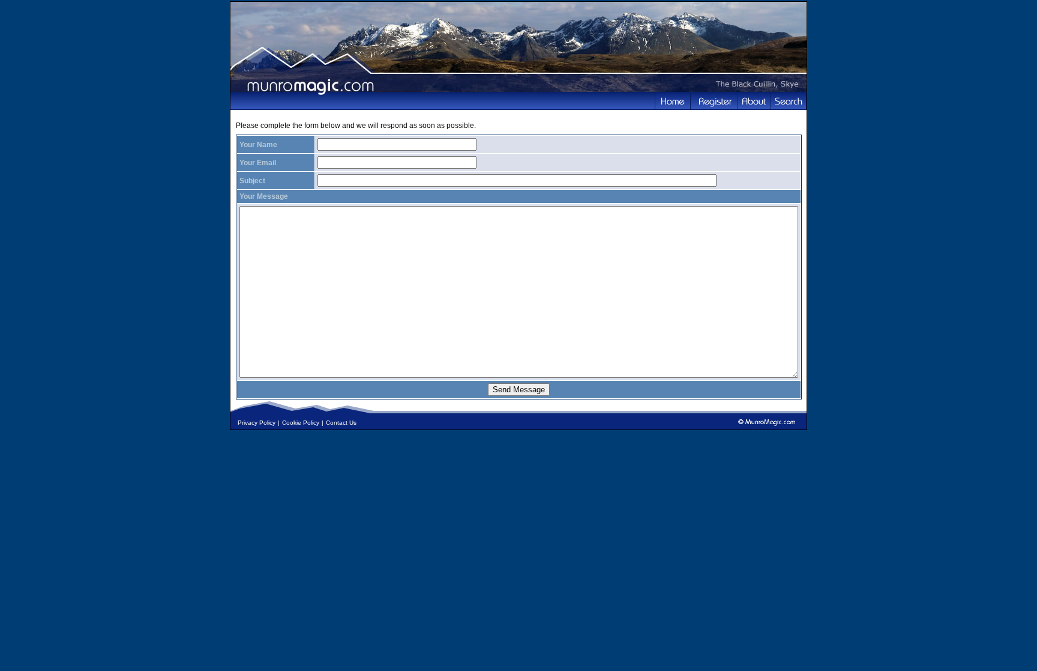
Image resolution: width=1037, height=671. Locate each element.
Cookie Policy (300, 422)
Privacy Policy (256, 422)
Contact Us (341, 422)
